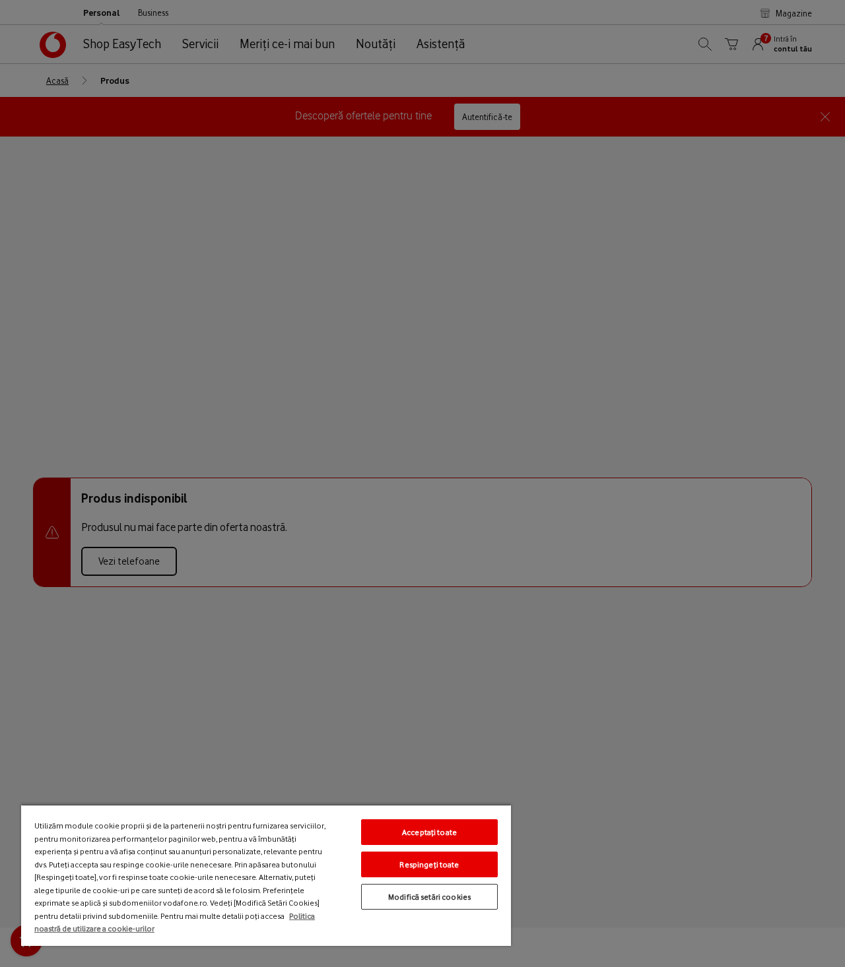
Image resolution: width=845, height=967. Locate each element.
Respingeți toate (429, 864)
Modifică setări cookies (429, 897)
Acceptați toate (429, 832)
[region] (266, 875)
